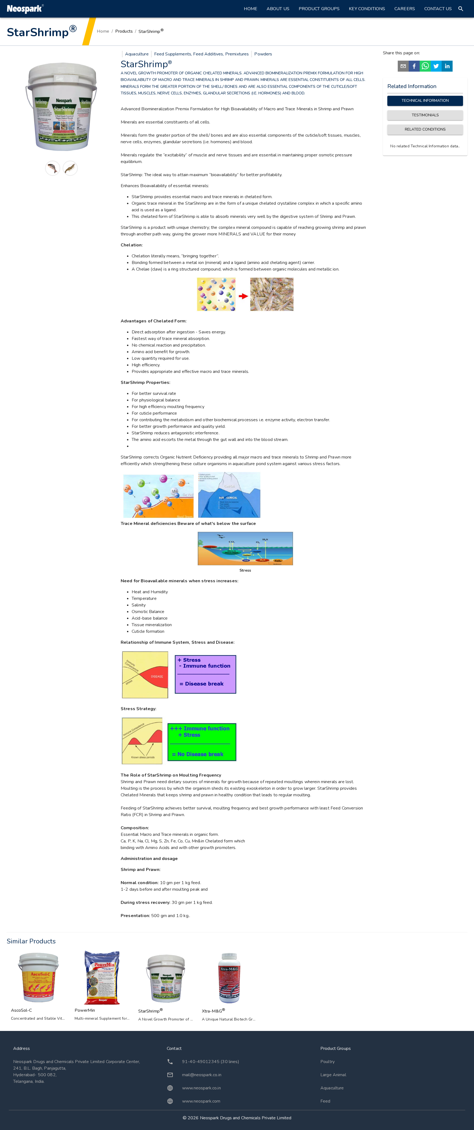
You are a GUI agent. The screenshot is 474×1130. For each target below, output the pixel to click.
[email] (403, 67)
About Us (278, 9)
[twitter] (436, 67)
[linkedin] (447, 67)
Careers (404, 9)
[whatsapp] (425, 67)
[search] (460, 8)
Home (250, 9)
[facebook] (414, 67)
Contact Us (438, 9)
